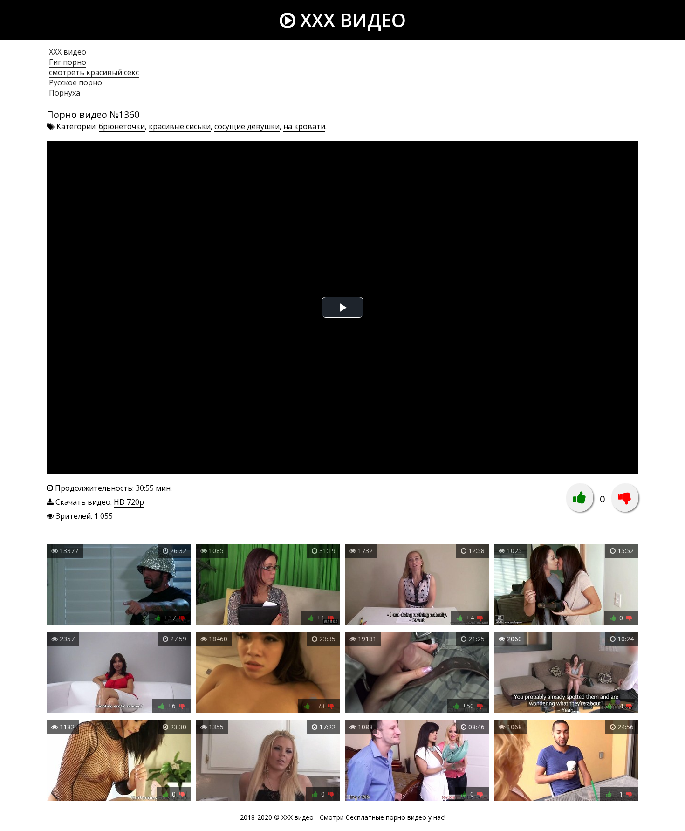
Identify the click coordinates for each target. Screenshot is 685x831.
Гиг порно (67, 62)
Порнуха (64, 93)
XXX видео (350, 20)
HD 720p (129, 502)
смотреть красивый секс (94, 72)
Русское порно (75, 82)
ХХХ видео (67, 52)
